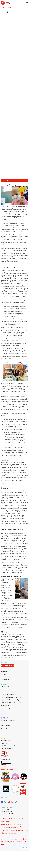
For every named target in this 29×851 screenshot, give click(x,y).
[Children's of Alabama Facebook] (2, 802)
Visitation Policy (13, 833)
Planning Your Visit (6, 809)
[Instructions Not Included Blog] (16, 802)
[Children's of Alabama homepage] (9, 3)
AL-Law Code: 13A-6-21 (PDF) (8, 818)
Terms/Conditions (5, 830)
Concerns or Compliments (7, 820)
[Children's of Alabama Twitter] (5, 802)
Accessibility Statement (12, 827)
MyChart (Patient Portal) (7, 665)
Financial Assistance (7, 811)
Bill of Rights (19, 818)
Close (23, 847)
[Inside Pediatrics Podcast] (4, 756)
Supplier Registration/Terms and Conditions (14, 831)
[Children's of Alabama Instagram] (12, 802)
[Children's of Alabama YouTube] (9, 802)
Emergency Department (8, 813)
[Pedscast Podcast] (6, 764)
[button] (27, 3)
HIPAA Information (16, 824)
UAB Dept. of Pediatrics (17, 830)
